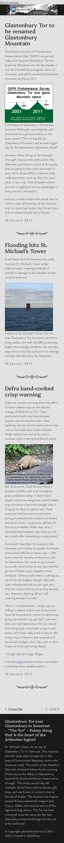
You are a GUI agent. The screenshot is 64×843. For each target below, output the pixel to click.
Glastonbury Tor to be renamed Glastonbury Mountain (29, 34)
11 (51, 709)
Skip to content (9, 2)
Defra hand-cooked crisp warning (29, 391)
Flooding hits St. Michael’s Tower (26, 248)
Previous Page (13, 709)
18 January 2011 (18, 220)
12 (54, 709)
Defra (20, 662)
